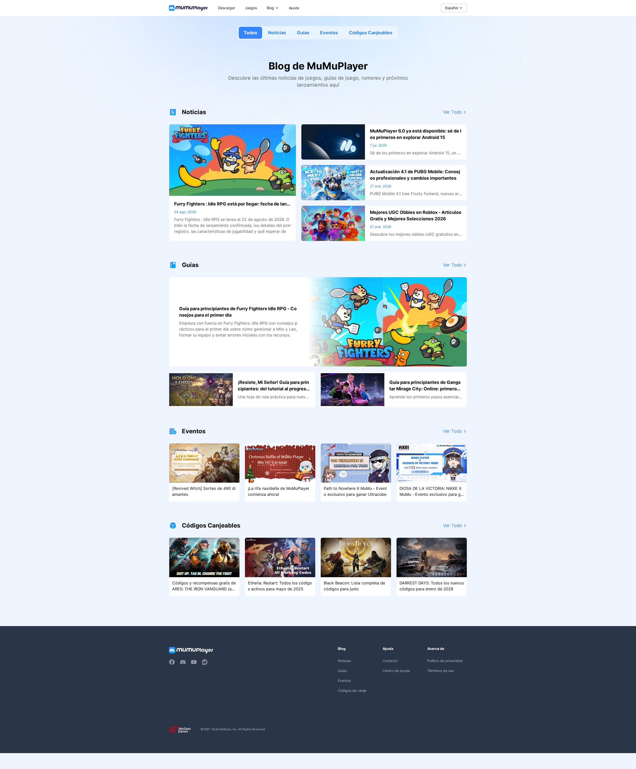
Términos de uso (440, 671)
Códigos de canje (352, 690)
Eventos (329, 32)
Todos (250, 32)
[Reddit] (205, 662)
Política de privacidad (445, 661)
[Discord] (183, 662)
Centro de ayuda (396, 671)
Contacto (390, 661)
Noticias (277, 32)
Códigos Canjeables (370, 32)
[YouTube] (194, 662)
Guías (303, 32)
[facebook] (172, 662)
